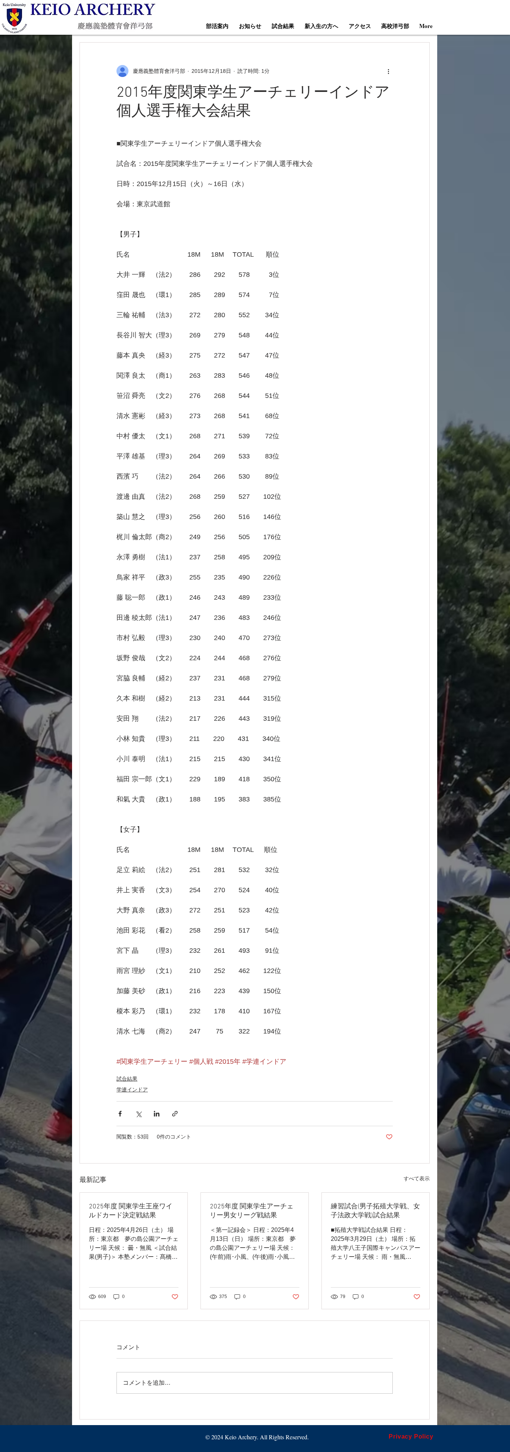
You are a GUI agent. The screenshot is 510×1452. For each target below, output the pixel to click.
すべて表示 (417, 1178)
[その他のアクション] (388, 71)
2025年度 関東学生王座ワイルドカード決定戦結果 (130, 1211)
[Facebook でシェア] (120, 1113)
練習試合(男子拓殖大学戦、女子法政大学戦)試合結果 (375, 1211)
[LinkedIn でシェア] (156, 1113)
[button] (217, 26)
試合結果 (126, 1079)
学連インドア (132, 1090)
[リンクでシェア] (174, 1113)
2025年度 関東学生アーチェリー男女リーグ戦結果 (251, 1211)
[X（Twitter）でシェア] (138, 1113)
